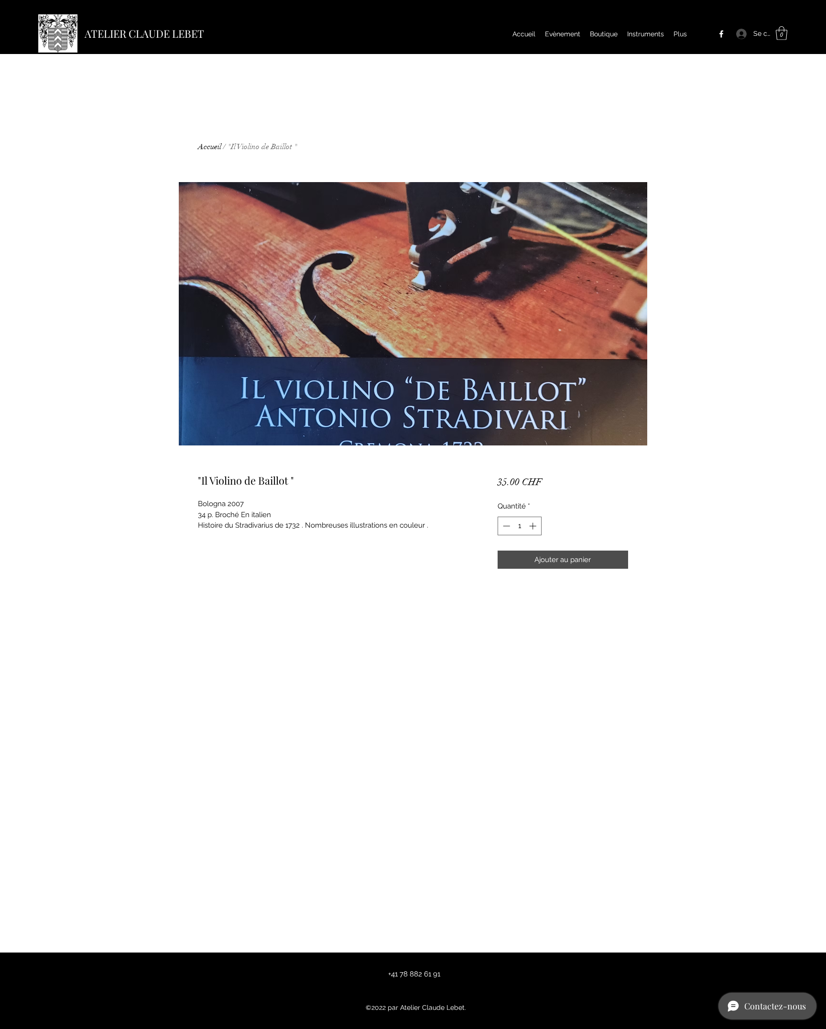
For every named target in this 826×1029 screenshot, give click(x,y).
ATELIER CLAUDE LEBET (144, 33)
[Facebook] (721, 34)
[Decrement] (505, 526)
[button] (781, 33)
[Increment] (533, 526)
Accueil (209, 147)
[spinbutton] (519, 526)
